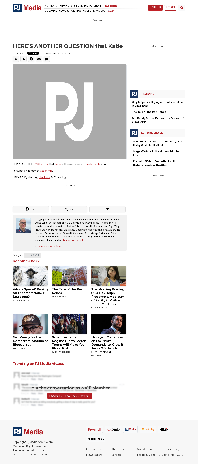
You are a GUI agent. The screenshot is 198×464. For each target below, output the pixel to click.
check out (44, 177)
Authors (51, 5)
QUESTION (41, 164)
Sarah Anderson (61, 352)
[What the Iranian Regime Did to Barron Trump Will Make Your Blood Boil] (69, 324)
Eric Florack (59, 297)
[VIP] (111, 11)
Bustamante (92, 164)
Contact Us (93, 449)
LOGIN (170, 7)
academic (46, 170)
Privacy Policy (171, 449)
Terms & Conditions (148, 455)
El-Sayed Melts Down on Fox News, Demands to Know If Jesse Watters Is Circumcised (108, 344)
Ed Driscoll (19, 53)
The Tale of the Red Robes (67, 291)
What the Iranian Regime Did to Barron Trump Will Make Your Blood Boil (69, 342)
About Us (117, 449)
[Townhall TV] (111, 6)
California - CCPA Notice (173, 455)
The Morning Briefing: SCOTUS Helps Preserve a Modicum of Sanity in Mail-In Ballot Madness (108, 296)
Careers (116, 455)
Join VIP (155, 7)
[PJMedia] (27, 7)
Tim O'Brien (19, 348)
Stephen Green (21, 300)
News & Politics (70, 10)
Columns (51, 10)
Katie (58, 164)
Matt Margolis (99, 356)
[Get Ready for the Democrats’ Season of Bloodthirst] (30, 324)
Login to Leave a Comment (69, 395)
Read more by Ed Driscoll (50, 245)
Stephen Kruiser (100, 308)
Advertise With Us (148, 449)
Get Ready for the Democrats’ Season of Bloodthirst (30, 340)
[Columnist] (25, 225)
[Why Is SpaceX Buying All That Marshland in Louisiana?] (30, 276)
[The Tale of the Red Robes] (69, 276)
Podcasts (66, 5)
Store (78, 5)
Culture (89, 10)
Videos (100, 10)
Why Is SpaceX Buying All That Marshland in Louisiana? (30, 293)
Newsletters (94, 455)
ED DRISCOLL (32, 255)
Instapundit (92, 5)
